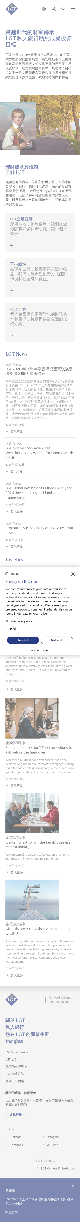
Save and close (40, 650)
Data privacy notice (22, 621)
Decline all (57, 640)
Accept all (23, 640)
